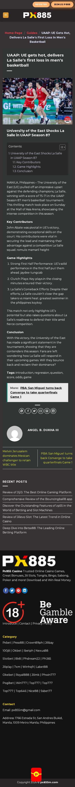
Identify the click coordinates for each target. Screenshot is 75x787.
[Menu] (6, 15)
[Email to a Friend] (41, 411)
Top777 (34, 683)
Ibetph (28, 650)
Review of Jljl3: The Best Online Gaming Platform (37, 492)
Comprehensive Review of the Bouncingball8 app (37, 499)
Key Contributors (28, 162)
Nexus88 (42, 650)
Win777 (21, 683)
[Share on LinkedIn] (53, 411)
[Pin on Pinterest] (47, 411)
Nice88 (33, 691)
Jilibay (49, 642)
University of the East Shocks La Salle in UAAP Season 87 (36, 156)
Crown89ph (34, 642)
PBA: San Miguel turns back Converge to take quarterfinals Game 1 (56, 458)
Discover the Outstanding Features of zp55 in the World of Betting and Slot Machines (37, 508)
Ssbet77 (46, 691)
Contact (24, 623)
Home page (13, 33)
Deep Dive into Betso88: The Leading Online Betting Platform (34, 530)
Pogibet (8, 683)
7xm (17, 666)
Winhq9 (28, 666)
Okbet (16, 650)
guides (32, 33)
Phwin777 (49, 674)
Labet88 (42, 666)
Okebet (8, 674)
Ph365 (46, 658)
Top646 (21, 691)
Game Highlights (28, 166)
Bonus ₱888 (62, 4)
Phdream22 (31, 658)
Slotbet (8, 658)
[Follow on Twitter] (12, 591)
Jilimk (35, 674)
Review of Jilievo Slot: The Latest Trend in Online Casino (36, 519)
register (41, 4)
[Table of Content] (62, 147)
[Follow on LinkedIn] (25, 591)
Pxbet (7, 642)
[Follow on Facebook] (6, 591)
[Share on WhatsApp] (22, 411)
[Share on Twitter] (34, 411)
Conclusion (25, 171)
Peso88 (18, 642)
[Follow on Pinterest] (18, 591)
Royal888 (22, 674)
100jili (6, 650)
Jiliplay (7, 666)
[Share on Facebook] (28, 411)
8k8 (18, 658)
